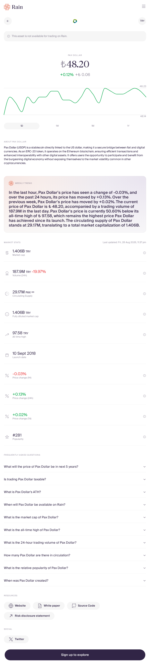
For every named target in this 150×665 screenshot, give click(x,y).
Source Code (86, 605)
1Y (128, 126)
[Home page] (13, 7)
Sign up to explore (75, 655)
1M (92, 126)
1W (57, 126)
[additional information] (144, 252)
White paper (52, 605)
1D (22, 126)
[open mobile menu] (143, 7)
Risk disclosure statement (32, 616)
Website (20, 605)
